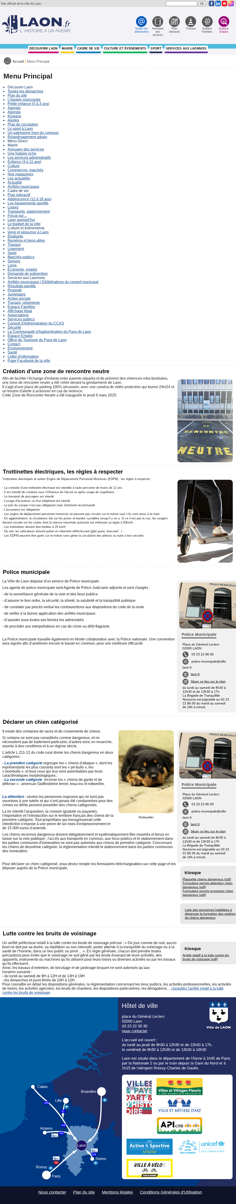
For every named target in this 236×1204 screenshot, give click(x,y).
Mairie (67, 48)
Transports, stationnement (29, 211)
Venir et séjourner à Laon (28, 232)
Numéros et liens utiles (26, 240)
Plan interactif (19, 195)
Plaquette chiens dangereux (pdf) (207, 879)
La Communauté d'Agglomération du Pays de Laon (49, 332)
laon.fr (195, 674)
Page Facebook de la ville (29, 361)
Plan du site (17, 95)
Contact (14, 344)
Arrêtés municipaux (23, 187)
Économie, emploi (22, 269)
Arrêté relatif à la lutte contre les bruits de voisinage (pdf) (206, 957)
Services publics (21, 319)
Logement (16, 249)
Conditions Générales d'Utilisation (171, 1192)
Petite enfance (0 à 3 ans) (28, 104)
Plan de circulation (23, 124)
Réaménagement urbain (27, 137)
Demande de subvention (28, 274)
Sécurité (14, 327)
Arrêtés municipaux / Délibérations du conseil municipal (53, 282)
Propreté (15, 290)
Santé (12, 352)
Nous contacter (52, 1192)
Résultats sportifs (22, 286)
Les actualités (19, 178)
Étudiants (15, 236)
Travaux (14, 245)
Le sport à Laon (20, 129)
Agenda (14, 108)
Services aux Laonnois (186, 48)
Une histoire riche (22, 153)
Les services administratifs (29, 158)
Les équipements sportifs (28, 203)
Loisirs (13, 207)
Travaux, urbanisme (24, 303)
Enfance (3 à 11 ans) (24, 162)
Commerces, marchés (25, 170)
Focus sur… (17, 216)
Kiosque (14, 116)
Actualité (15, 182)
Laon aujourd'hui (21, 220)
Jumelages (17, 294)
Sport (155, 48)
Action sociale (19, 298)
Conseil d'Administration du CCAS (36, 323)
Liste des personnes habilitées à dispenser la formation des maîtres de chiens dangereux (210, 913)
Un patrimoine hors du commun (33, 133)
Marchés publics (21, 257)
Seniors (14, 261)
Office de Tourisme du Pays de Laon (37, 340)
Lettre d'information (23, 356)
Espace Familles (21, 307)
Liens (12, 265)
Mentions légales (117, 1192)
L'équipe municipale (24, 100)
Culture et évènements (125, 48)
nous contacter (135, 1031)
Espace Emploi (20, 336)
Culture (14, 166)
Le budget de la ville (24, 224)
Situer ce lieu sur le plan (208, 681)
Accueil (18, 61)
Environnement (20, 348)
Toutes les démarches (25, 91)
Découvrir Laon (43, 48)
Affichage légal (20, 311)
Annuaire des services (26, 149)
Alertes (13, 120)
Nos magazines (20, 174)
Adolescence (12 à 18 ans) (29, 199)
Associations (18, 315)
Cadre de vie (88, 48)
